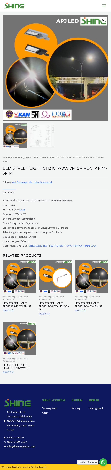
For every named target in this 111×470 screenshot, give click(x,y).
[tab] (9, 192)
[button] (104, 6)
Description (9, 192)
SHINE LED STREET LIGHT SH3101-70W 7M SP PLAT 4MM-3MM (62, 245)
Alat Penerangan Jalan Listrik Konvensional (31, 157)
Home (6, 157)
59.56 (22, 209)
